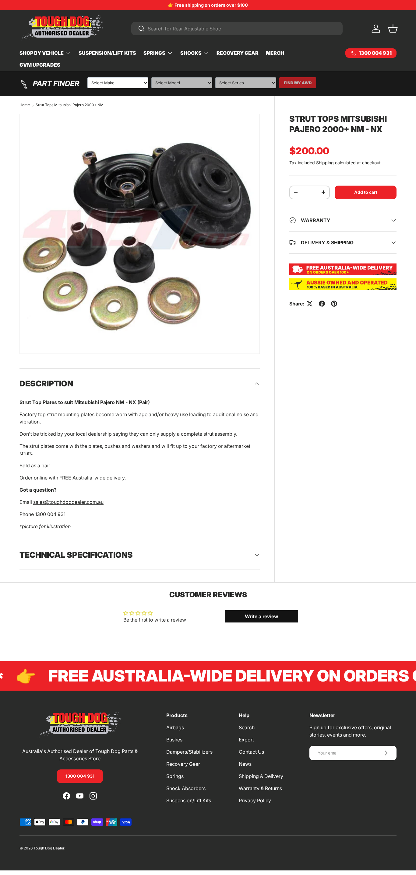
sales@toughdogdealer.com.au (68, 502)
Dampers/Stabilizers (189, 752)
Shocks (191, 53)
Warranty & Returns (260, 788)
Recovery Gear (238, 53)
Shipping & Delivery (261, 776)
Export (246, 740)
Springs (154, 53)
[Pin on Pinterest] (334, 304)
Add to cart (365, 192)
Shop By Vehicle (41, 53)
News (245, 764)
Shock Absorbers (186, 788)
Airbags (175, 727)
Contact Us (251, 752)
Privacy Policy (255, 800)
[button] (393, 28)
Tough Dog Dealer (48, 848)
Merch (275, 53)
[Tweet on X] (310, 304)
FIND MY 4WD (298, 82)
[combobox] (237, 28)
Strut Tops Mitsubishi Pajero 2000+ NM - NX (72, 105)
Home (24, 105)
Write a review (261, 616)
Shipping (325, 162)
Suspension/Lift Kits (107, 53)
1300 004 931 (79, 776)
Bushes (174, 740)
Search (247, 727)
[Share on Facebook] (322, 304)
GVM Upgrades (39, 65)
